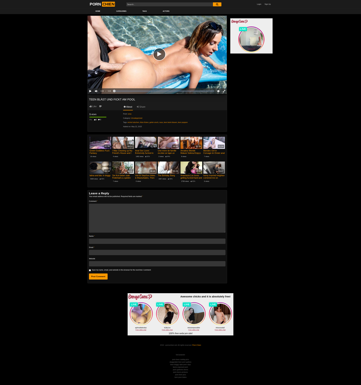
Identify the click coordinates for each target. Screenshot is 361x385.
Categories (121, 11)
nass (161, 122)
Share (142, 107)
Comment (93, 201)
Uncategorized (136, 118)
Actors (166, 11)
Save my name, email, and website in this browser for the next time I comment (121, 270)
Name (92, 236)
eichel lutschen (133, 122)
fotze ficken (144, 122)
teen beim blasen (170, 122)
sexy (129, 114)
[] (217, 4)
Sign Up (268, 4)
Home (97, 11)
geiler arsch (154, 122)
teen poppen (183, 122)
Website (92, 259)
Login (259, 4)
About (129, 107)
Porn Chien (196, 345)
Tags (144, 11)
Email (91, 247)
